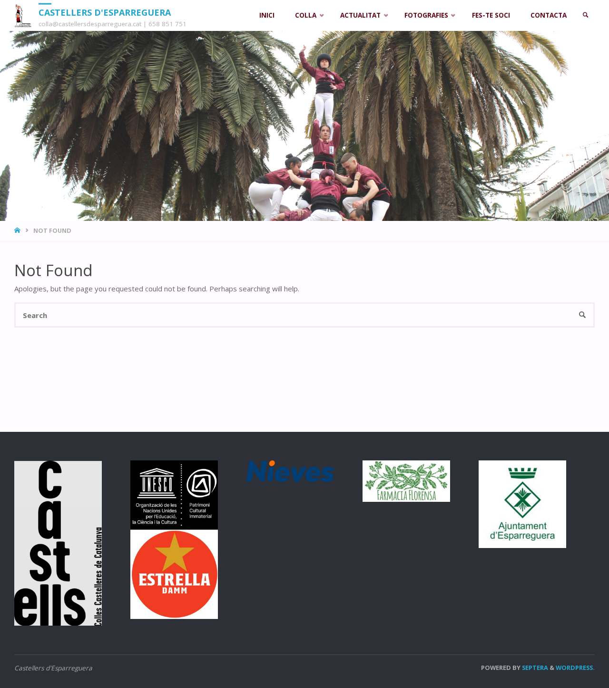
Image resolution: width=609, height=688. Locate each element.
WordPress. (575, 667)
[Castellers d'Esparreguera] (22, 15)
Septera (534, 667)
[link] (586, 15)
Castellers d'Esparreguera (105, 12)
